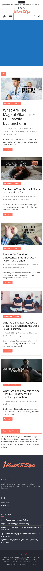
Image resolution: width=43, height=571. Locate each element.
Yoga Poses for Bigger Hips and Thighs (15, 524)
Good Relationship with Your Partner (14, 520)
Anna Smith (22, 333)
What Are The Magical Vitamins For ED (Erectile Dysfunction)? (20, 117)
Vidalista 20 (25, 200)
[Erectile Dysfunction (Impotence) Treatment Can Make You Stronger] (21, 224)
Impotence (16, 268)
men (22, 268)
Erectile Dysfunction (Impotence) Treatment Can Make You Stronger (19, 257)
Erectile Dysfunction (22, 131)
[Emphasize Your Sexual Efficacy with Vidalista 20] (21, 159)
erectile (10, 268)
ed (14, 131)
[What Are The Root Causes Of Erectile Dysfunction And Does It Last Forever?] (21, 292)
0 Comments (32, 197)
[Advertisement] (21, 43)
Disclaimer (5, 505)
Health (17, 104)
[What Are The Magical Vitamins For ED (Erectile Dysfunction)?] (21, 79)
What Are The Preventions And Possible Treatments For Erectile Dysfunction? (21, 394)
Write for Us (5, 503)
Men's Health (8, 104)
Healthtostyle (24, 128)
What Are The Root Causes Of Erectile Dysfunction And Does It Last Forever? (21, 325)
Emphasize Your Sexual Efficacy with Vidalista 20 (21, 190)
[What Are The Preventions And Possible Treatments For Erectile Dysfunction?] (21, 360)
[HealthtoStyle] (4, 16)
